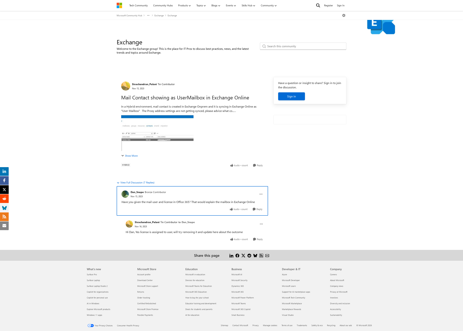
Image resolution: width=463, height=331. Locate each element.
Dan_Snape (137, 192)
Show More (131, 155)
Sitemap (224, 325)
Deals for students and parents (199, 309)
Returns (140, 291)
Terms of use (287, 325)
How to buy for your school (197, 297)
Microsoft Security (239, 280)
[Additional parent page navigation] (148, 15)
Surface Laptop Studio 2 (97, 286)
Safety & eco (317, 325)
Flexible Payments (145, 315)
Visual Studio (288, 315)
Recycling (331, 325)
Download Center (145, 280)
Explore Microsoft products (98, 309)
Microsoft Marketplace (292, 303)
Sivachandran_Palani (144, 84)
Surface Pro (92, 274)
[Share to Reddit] (249, 255)
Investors (334, 297)
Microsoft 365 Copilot (241, 309)
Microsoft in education (195, 274)
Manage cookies (270, 325)
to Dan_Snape (186, 222)
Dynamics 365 (238, 286)
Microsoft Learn (289, 286)
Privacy (255, 325)
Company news (336, 286)
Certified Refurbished (146, 303)
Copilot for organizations (98, 291)
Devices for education (194, 280)
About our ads (346, 325)
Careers (333, 274)
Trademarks (302, 325)
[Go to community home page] (119, 5)
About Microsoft (337, 280)
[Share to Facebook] (237, 255)
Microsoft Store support (147, 286)
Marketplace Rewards (291, 309)
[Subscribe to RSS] (261, 255)
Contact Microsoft (240, 325)
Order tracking (143, 297)
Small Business (238, 315)
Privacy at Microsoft (338, 291)
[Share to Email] (267, 255)
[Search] (318, 5)
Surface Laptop (93, 280)
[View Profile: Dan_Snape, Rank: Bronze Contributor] (125, 194)
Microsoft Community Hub (129, 15)
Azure (284, 274)
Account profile (143, 274)
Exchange (159, 15)
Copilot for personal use (97, 297)
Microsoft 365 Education (196, 291)
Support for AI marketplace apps (296, 291)
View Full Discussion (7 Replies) (137, 182)
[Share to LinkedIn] (231, 255)
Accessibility (335, 309)
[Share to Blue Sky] (255, 255)
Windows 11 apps (94, 315)
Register (328, 5)
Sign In (341, 5)
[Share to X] (243, 255)
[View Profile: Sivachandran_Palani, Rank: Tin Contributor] (125, 86)
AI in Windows (93, 303)
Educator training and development (200, 303)
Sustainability (336, 315)
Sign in (291, 96)
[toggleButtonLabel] (343, 15)
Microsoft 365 (238, 291)
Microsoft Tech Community (293, 297)
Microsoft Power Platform (243, 297)
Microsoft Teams (239, 303)
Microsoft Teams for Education (198, 286)
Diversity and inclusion (340, 303)
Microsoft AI (237, 274)
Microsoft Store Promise (147, 309)
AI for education (192, 315)
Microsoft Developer (291, 280)
